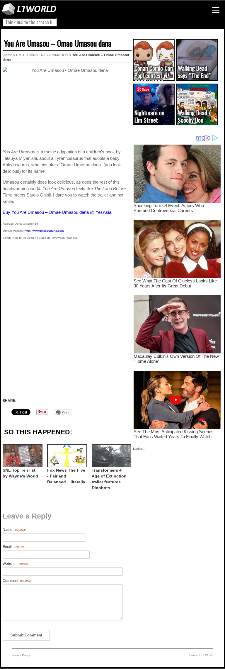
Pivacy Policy (21, 655)
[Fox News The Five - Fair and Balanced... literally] (66, 455)
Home (7, 55)
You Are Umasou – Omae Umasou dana (57, 43)
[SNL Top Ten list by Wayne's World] (22, 455)
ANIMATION (58, 55)
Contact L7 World (201, 655)
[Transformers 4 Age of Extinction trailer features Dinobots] (111, 455)
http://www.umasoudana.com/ (44, 230)
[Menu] (216, 10)
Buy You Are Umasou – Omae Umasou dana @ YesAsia (57, 212)
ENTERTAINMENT (31, 55)
